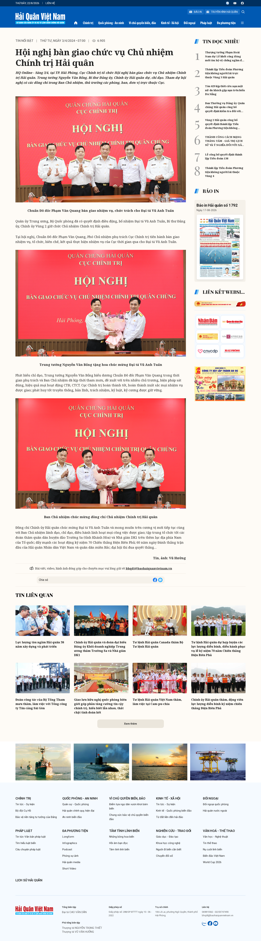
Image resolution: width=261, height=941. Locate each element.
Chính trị (88, 23)
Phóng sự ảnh (70, 855)
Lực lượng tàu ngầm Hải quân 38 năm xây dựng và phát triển (39, 644)
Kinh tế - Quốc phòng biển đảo (174, 810)
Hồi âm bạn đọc (118, 843)
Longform (68, 836)
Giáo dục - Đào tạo (167, 836)
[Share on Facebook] (155, 580)
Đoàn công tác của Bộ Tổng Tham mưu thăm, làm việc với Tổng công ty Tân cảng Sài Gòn (41, 704)
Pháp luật (206, 23)
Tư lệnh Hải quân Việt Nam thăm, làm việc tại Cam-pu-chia (157, 702)
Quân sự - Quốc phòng (75, 804)
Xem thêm (130, 723)
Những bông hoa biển (121, 836)
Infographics (69, 843)
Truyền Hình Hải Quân (224, 11)
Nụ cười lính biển (212, 849)
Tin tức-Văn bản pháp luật (30, 836)
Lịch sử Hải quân (28, 880)
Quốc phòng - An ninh (111, 23)
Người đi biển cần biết (168, 849)
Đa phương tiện (226, 23)
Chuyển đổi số (164, 855)
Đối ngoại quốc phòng (216, 804)
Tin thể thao (210, 843)
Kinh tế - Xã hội (170, 23)
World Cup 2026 (212, 862)
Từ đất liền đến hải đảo (169, 817)
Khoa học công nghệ (168, 843)
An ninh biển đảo (72, 817)
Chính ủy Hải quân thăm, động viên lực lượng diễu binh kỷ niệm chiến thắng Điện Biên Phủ (217, 704)
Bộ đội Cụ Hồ (23, 810)
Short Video (69, 868)
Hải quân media (71, 862)
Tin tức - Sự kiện (25, 804)
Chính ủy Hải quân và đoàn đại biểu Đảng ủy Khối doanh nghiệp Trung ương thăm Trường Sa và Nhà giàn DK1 (100, 648)
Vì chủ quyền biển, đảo (142, 23)
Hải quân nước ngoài (215, 810)
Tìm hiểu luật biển (25, 843)
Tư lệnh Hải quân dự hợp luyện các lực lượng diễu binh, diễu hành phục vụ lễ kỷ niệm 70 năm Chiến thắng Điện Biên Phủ (218, 648)
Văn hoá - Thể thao (219, 831)
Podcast (67, 849)
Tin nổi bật (24, 40)
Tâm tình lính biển (124, 831)
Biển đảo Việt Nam (214, 855)
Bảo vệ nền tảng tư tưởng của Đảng (36, 817)
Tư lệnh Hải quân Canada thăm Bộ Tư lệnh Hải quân (158, 644)
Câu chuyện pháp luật (27, 849)
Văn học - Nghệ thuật (215, 836)
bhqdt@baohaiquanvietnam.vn (149, 568)
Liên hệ (50, 3)
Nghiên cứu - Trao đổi (173, 831)
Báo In (198, 11)
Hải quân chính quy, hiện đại (78, 810)
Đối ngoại (189, 23)
